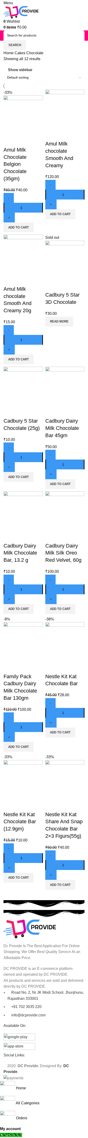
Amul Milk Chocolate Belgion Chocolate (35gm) (15, 164)
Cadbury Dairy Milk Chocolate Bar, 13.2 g (20, 553)
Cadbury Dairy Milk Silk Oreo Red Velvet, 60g (63, 553)
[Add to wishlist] (35, 140)
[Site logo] (21, 12)
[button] (19, 227)
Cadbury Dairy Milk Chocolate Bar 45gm (62, 428)
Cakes (20, 53)
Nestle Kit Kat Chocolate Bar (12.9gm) (20, 822)
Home (9, 53)
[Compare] (9, 140)
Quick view (22, 140)
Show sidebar (20, 70)
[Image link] (30, 929)
